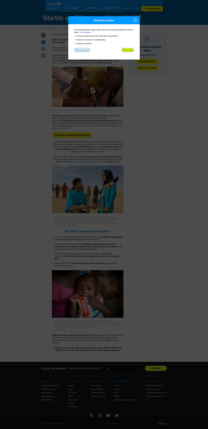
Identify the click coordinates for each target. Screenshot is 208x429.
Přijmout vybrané (82, 50)
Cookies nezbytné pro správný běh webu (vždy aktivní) (97, 36)
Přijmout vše (127, 50)
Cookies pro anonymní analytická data (90, 40)
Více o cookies (85, 32)
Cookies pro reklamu (84, 43)
